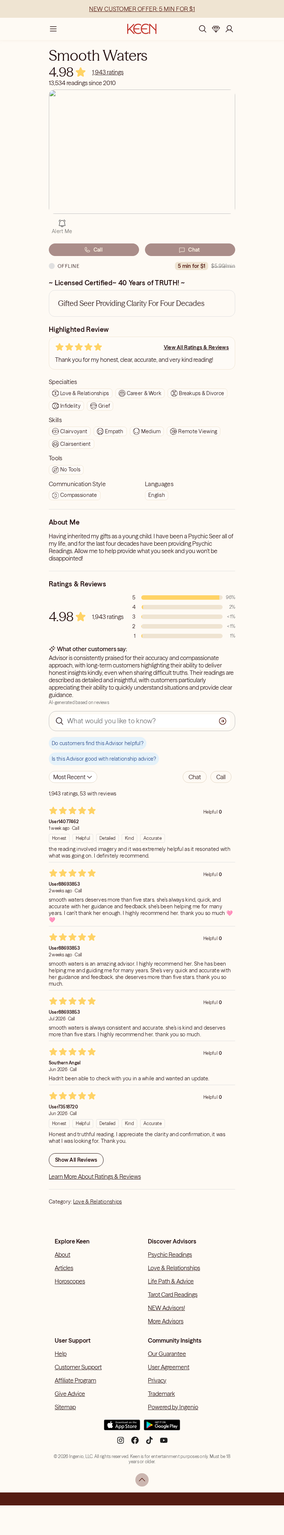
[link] (108, 72)
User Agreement (168, 1367)
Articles (64, 1268)
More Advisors (165, 1321)
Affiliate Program (75, 1380)
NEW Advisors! (166, 1308)
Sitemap (65, 1407)
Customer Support (78, 1367)
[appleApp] (122, 1428)
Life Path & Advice (171, 1281)
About (62, 1254)
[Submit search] (222, 721)
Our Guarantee (167, 1353)
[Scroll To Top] (142, 1480)
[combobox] (73, 777)
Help (61, 1353)
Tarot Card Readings (172, 1294)
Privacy (157, 1380)
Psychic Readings (170, 1254)
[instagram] (120, 1443)
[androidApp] (162, 1428)
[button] (195, 777)
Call (98, 249)
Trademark (161, 1393)
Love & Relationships (97, 1201)
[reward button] (216, 29)
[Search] (203, 28)
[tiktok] (149, 1443)
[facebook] (135, 1443)
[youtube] (163, 1443)
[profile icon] (229, 29)
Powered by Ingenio (173, 1407)
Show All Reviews (76, 1160)
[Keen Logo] (141, 29)
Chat (194, 249)
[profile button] (229, 29)
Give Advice (70, 1393)
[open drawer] (53, 28)
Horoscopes (70, 1281)
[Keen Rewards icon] (216, 29)
